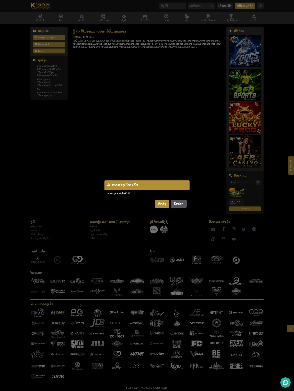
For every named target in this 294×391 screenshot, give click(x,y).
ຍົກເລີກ (178, 204)
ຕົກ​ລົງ (162, 204)
